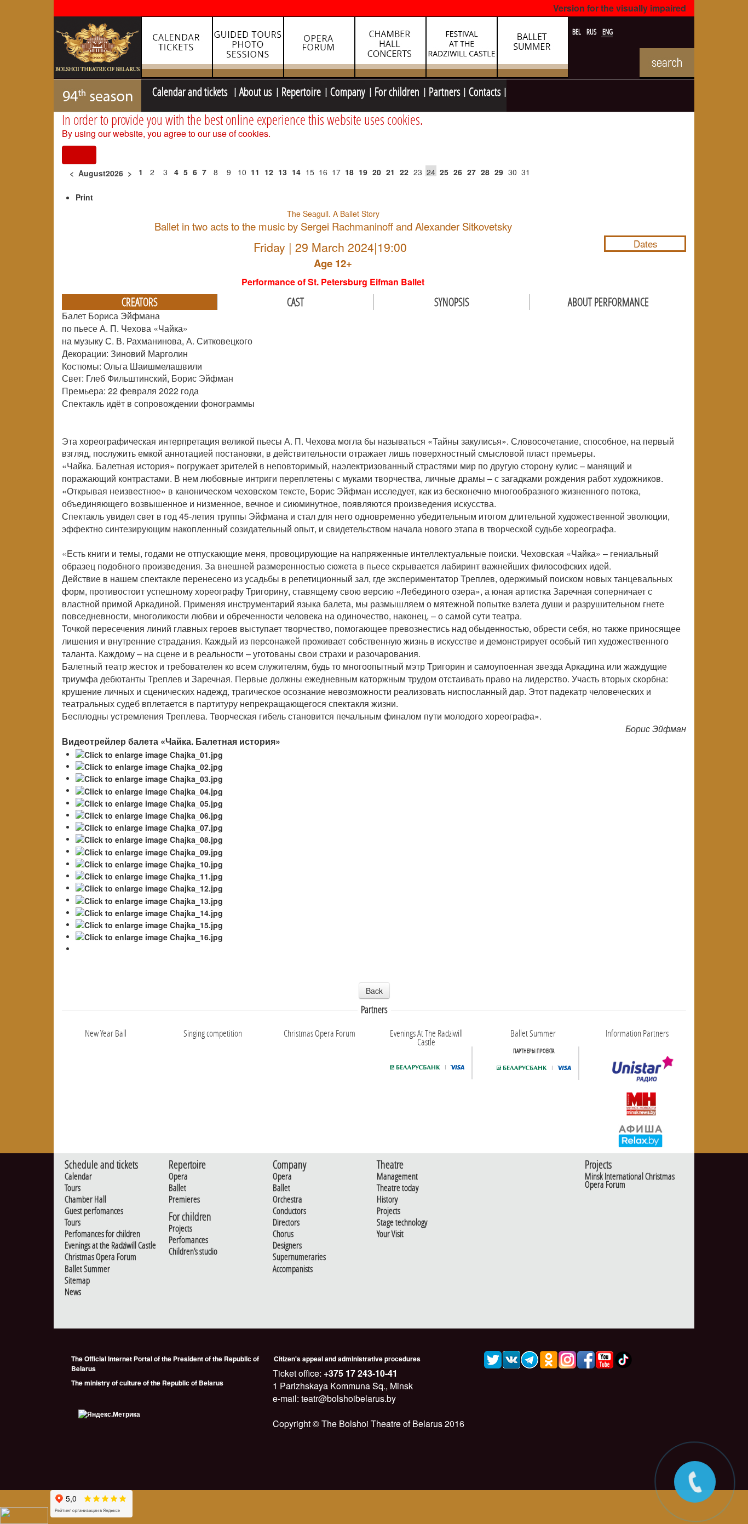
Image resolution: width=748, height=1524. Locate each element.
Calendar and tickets (191, 90)
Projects (180, 1228)
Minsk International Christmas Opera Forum (630, 1180)
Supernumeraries (299, 1257)
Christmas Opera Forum (100, 1257)
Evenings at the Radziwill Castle (110, 1245)
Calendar (78, 1176)
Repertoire (301, 90)
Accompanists (293, 1269)
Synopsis (451, 302)
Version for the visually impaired (619, 8)
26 (457, 171)
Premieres (184, 1199)
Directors (286, 1222)
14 (296, 171)
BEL (577, 32)
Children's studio (193, 1251)
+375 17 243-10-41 (359, 1373)
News (73, 1292)
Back (374, 990)
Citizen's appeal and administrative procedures (347, 1359)
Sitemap (77, 1280)
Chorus (283, 1234)
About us (255, 90)
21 (390, 171)
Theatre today (397, 1188)
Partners (445, 90)
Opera (178, 1176)
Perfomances (188, 1240)
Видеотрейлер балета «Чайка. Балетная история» (171, 741)
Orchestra (287, 1199)
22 (404, 171)
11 (255, 171)
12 (268, 171)
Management (397, 1176)
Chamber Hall (85, 1199)
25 (444, 171)
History (387, 1199)
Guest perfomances (94, 1211)
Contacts (485, 90)
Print (84, 197)
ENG (607, 32)
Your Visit (390, 1234)
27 (471, 171)
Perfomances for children (102, 1234)
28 (485, 171)
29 (498, 171)
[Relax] (641, 1135)
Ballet (177, 1188)
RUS (592, 32)
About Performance (608, 302)
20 (376, 171)
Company (347, 90)
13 (282, 171)
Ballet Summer (87, 1269)
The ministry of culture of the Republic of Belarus (147, 1383)
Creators (140, 302)
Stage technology (402, 1222)
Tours (72, 1188)
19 (363, 171)
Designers (287, 1245)
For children (397, 90)
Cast (295, 302)
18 (349, 171)
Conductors (289, 1211)
